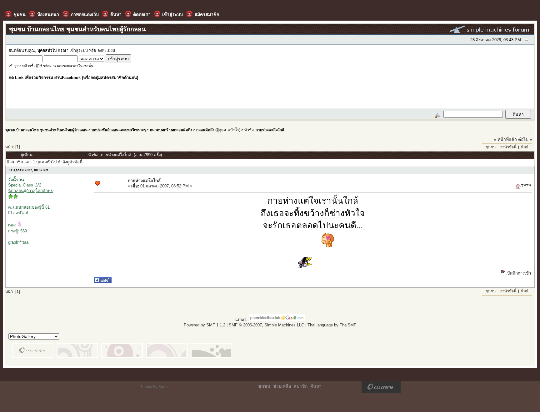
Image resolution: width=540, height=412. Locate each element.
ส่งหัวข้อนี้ (508, 147)
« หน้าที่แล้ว (505, 139)
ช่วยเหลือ (282, 386)
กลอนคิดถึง (205, 130)
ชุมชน (491, 147)
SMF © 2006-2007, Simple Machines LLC (266, 325)
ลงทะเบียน (106, 50)
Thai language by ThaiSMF (332, 325)
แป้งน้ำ (233, 130)
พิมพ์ (524, 147)
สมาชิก (301, 386)
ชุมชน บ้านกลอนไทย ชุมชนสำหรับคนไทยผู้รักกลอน (46, 130)
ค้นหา (316, 386)
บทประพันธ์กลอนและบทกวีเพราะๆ (119, 130)
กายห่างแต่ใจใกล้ (270, 130)
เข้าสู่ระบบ (79, 50)
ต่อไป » (525, 139)
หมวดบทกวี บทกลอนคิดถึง (171, 130)
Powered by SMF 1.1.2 (204, 325)
